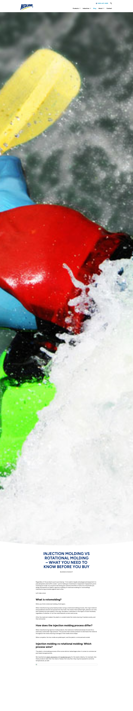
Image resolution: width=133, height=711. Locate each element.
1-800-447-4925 (102, 3)
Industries (86, 8)
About (100, 8)
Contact (109, 8)
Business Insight (66, 572)
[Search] (111, 3)
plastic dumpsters (52, 657)
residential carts (65, 657)
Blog (94, 8)
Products (76, 8)
